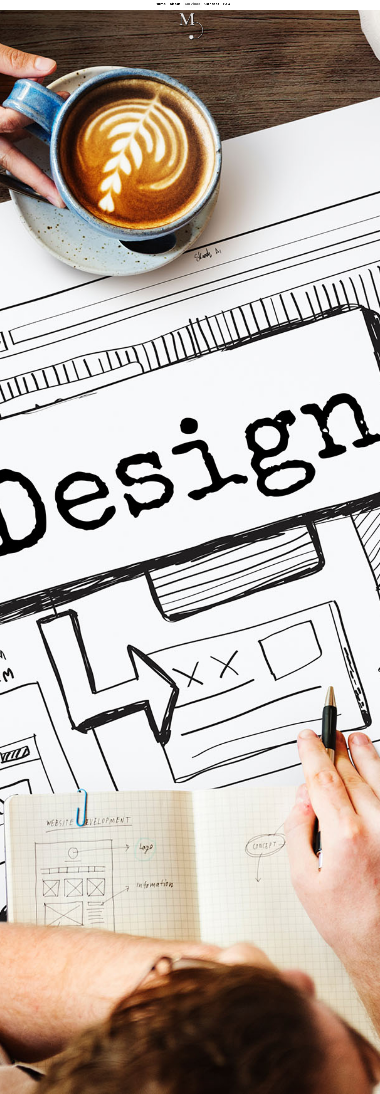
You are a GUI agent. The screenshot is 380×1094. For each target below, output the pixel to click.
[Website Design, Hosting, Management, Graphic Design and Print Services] (190, 26)
